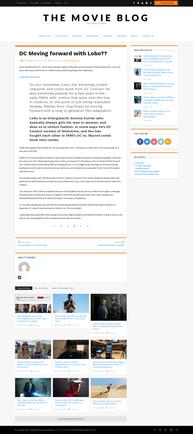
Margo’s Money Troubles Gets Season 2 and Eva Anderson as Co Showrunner (32, 364)
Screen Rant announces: (29, 77)
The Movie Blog (96, 17)
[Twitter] (158, 429)
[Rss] (175, 429)
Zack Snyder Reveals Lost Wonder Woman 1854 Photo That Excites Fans (71, 318)
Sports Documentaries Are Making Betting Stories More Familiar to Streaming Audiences (108, 364)
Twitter (58, 3)
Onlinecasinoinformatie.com (146, 174)
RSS (66, 3)
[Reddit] (170, 429)
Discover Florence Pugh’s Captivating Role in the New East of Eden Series (70, 364)
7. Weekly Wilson (141, 168)
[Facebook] (154, 429)
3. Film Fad (138, 163)
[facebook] (54, 226)
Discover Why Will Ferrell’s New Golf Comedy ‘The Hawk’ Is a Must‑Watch (69, 402)
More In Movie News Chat (62, 288)
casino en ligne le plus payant (146, 171)
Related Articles (23, 288)
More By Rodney (41, 288)
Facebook (22, 3)
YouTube (34, 3)
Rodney (30, 61)
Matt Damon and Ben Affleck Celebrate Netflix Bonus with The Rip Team (32, 402)
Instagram (46, 3)
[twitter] (61, 226)
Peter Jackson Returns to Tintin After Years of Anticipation (107, 402)
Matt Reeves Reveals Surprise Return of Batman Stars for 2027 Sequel (108, 326)
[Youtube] (164, 429)
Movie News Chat (72, 61)
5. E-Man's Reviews (142, 166)
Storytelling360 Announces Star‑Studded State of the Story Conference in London (31, 318)
